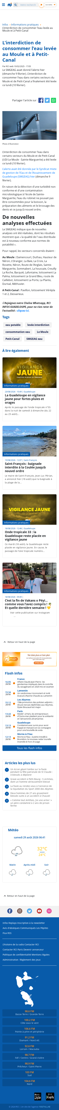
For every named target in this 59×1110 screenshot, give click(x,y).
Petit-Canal (13, 339)
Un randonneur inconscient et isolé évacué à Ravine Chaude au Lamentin (34, 694)
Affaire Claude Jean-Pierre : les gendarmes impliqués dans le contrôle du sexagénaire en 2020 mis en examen (35, 684)
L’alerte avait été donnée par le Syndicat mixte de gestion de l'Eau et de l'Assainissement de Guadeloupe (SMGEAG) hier (29, 172)
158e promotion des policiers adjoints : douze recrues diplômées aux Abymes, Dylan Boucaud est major (35, 704)
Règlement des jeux (30, 959)
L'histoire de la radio (13, 944)
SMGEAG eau (34, 339)
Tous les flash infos (29, 748)
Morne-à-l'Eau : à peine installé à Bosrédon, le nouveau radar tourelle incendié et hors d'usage (34, 739)
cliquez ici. (23, 310)
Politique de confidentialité (17, 954)
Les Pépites (42, 927)
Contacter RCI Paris (13, 949)
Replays (12, 922)
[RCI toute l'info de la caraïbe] (10, 4)
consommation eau (18, 332)
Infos (5, 922)
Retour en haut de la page (21, 641)
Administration (10, 959)
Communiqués (28, 927)
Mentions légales (41, 954)
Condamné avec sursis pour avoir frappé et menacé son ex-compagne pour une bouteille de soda (34, 727)
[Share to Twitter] (47, 100)
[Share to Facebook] (40, 100)
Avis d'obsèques (11, 927)
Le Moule (42, 332)
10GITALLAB (44, 1106)
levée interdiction (38, 325)
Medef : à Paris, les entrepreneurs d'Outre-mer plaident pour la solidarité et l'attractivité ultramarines (35, 716)
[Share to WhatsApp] (53, 100)
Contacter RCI (32, 944)
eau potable (13, 325)
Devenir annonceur (33, 949)
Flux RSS (7, 933)
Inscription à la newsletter (31, 922)
